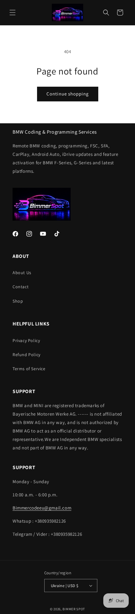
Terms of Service (29, 368)
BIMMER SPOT (73, 609)
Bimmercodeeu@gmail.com (42, 508)
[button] (12, 12)
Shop (18, 301)
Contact (21, 286)
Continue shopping (67, 94)
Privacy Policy (26, 340)
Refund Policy (26, 354)
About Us (22, 272)
